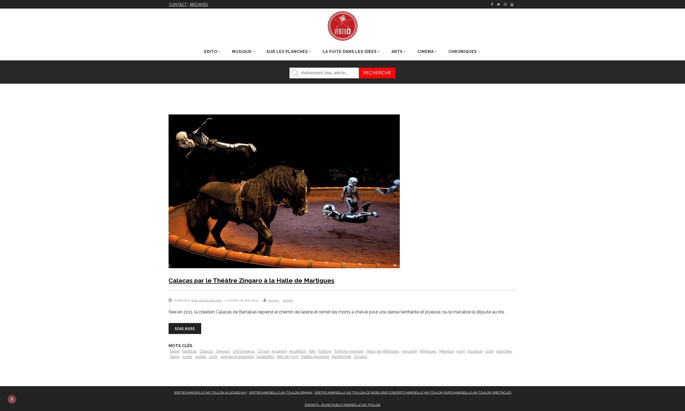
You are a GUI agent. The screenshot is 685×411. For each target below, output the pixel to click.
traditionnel (341, 357)
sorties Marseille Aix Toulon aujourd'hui (210, 392)
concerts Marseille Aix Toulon (416, 392)
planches (504, 351)
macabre (409, 351)
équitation (298, 351)
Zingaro (360, 357)
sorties (200, 357)
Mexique (446, 351)
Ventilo (273, 300)
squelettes (265, 357)
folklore (325, 351)
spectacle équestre (237, 357)
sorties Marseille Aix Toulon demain (280, 392)
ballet (175, 351)
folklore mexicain (349, 351)
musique (474, 351)
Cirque (263, 351)
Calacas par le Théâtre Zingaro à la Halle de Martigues (251, 280)
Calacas (206, 351)
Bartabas (189, 351)
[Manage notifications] (11, 399)
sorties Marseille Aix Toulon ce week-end (351, 392)
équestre (279, 351)
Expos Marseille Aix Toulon (467, 392)
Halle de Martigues (383, 351)
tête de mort (287, 357)
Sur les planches (206, 300)
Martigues (428, 351)
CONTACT (178, 4)
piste (489, 351)
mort (460, 351)
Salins (175, 357)
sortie (187, 357)
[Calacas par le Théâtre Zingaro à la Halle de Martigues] (284, 192)
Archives (199, 4)
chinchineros (244, 351)
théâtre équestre (315, 357)
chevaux (223, 351)
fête (312, 351)
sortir (213, 357)
